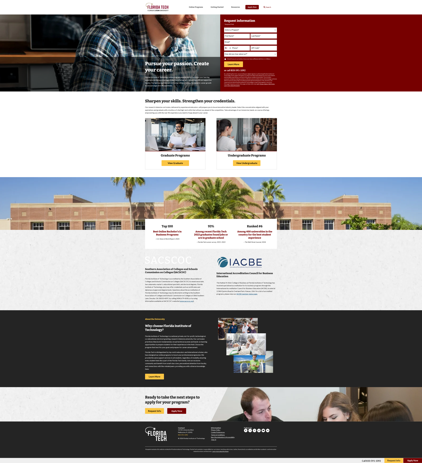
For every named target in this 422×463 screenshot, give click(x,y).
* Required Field (229, 24)
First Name (229, 36)
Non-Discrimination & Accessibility (223, 437)
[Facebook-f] (245, 430)
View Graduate (175, 163)
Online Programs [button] (196, 7)
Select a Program (232, 30)
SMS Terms (271, 84)
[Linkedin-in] (267, 430)
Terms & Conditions (218, 435)
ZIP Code (255, 48)
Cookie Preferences (218, 432)
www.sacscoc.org (186, 301)
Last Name (255, 36)
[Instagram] (254, 430)
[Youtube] (263, 430)
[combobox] (250, 30)
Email (227, 42)
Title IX (213, 440)
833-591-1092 (238, 70)
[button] (267, 7)
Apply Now (252, 7)
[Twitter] (250, 430)
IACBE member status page (246, 294)
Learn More (154, 376)
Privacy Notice (264, 84)
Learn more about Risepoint (232, 85)
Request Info (154, 411)
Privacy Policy (215, 430)
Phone (235, 48)
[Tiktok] (259, 430)
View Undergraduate (246, 163)
